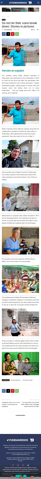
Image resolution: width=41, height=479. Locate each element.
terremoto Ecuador (28, 380)
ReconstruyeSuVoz (16, 380)
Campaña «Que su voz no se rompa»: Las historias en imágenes (11, 404)
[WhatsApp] (17, 34)
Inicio (3, 17)
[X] (8, 34)
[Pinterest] (12, 34)
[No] (39, 472)
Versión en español (13, 70)
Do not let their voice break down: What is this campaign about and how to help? (30, 404)
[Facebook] (4, 34)
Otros (8, 17)
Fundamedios (8, 29)
